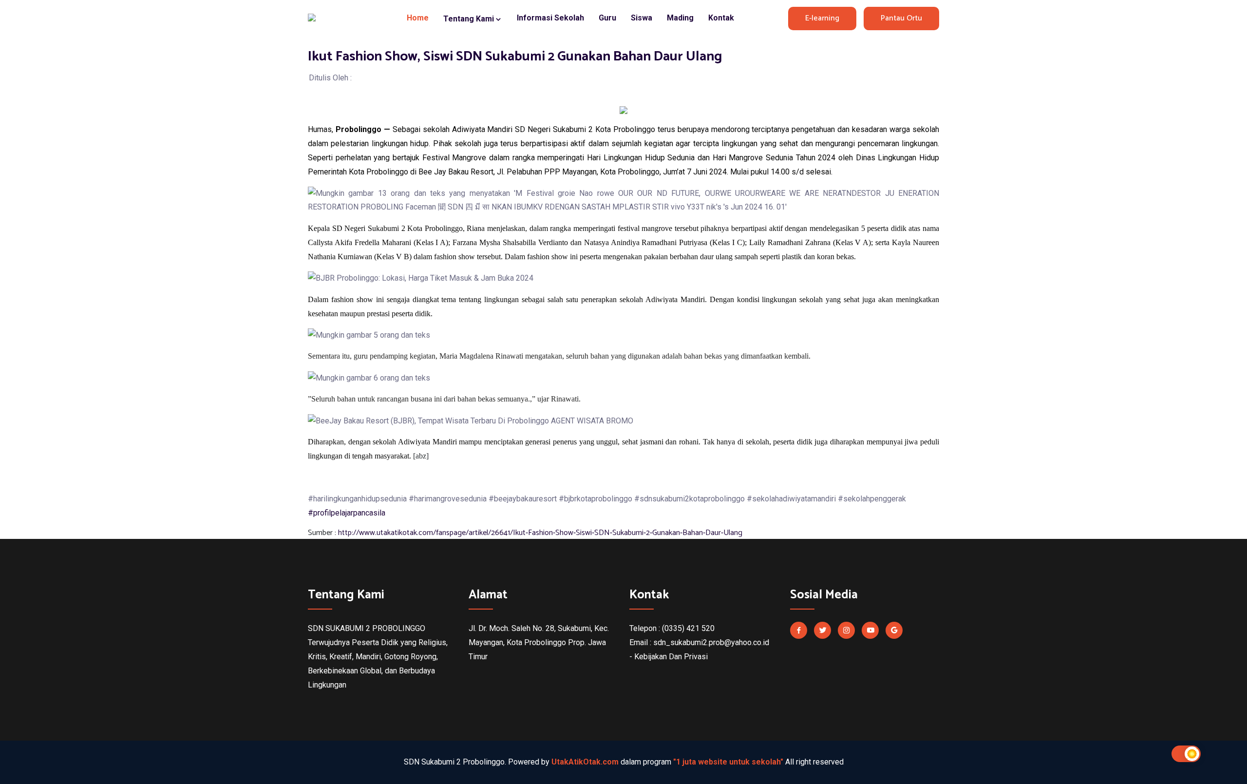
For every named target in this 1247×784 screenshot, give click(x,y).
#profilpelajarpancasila (346, 512)
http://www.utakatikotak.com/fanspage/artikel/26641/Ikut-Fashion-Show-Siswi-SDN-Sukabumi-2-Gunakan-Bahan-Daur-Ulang (540, 532)
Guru (607, 17)
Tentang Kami (469, 18)
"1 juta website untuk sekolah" (728, 761)
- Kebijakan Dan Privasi (668, 656)
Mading (680, 17)
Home (418, 17)
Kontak (721, 17)
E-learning (822, 18)
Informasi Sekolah (550, 17)
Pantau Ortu (901, 18)
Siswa (641, 17)
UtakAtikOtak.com (585, 761)
